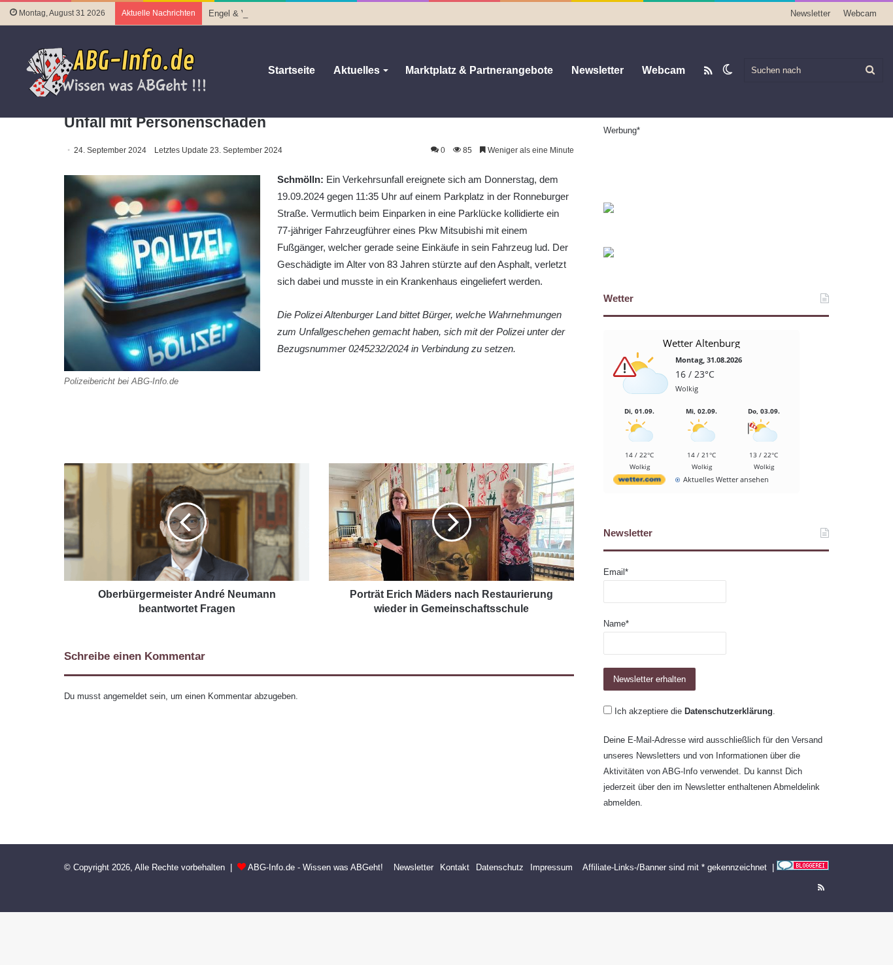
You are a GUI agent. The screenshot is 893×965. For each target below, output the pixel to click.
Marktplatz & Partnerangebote (479, 70)
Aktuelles (356, 70)
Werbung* (621, 130)
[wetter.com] (639, 482)
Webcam (860, 13)
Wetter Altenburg (701, 343)
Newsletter (810, 13)
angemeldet (125, 696)
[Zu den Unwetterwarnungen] (642, 401)
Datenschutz (500, 867)
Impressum (551, 867)
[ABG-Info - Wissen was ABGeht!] (124, 71)
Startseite (291, 70)
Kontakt (454, 867)
